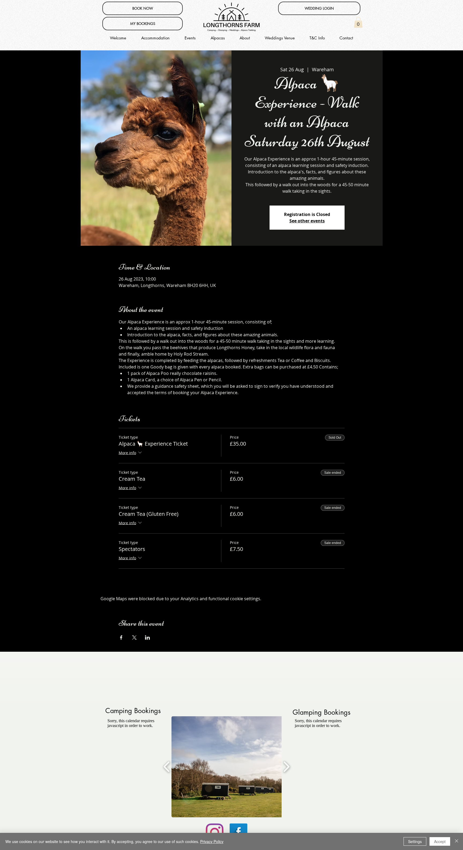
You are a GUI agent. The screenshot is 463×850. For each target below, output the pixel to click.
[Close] (456, 841)
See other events (307, 221)
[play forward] (286, 766)
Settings (415, 841)
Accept (440, 841)
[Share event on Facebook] (121, 637)
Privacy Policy (211, 841)
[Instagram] (214, 832)
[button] (358, 22)
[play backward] (167, 766)
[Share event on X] (134, 637)
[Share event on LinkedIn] (147, 637)
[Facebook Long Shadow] (238, 832)
